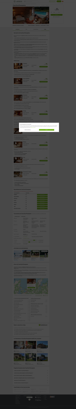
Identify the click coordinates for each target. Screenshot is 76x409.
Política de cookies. (33, 127)
